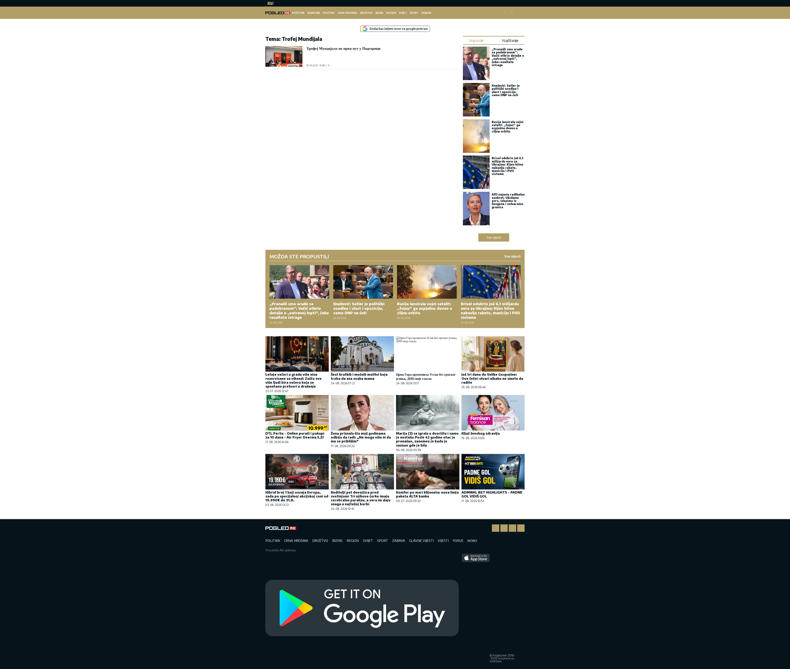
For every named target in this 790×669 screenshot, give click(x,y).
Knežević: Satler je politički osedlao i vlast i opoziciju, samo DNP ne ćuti (506, 90)
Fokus (458, 541)
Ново (472, 541)
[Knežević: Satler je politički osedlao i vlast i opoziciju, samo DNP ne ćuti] (476, 100)
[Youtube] (521, 528)
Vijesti (443, 541)
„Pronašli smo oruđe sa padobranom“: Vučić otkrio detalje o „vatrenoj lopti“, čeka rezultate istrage (508, 57)
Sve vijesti (494, 237)
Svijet (403, 12)
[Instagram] (504, 528)
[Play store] (362, 608)
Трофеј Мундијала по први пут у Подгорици (343, 48)
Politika (329, 12)
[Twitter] (512, 528)
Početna (298, 12)
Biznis (379, 12)
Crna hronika (347, 12)
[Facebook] (495, 528)
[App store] (476, 608)
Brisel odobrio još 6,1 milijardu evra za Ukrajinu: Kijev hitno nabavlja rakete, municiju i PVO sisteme (507, 166)
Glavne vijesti (421, 541)
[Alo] (269, 3)
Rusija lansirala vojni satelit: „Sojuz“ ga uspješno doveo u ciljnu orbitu (507, 126)
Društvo (366, 12)
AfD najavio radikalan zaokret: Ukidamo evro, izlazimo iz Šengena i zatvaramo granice (508, 201)
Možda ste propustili (299, 256)
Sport (414, 12)
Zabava (426, 12)
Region (391, 12)
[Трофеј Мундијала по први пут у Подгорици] (283, 56)
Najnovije (313, 12)
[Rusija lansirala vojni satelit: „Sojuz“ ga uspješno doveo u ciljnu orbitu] (476, 136)
